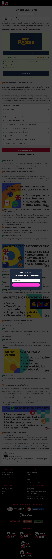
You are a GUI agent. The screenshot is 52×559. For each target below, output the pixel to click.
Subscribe (26, 285)
